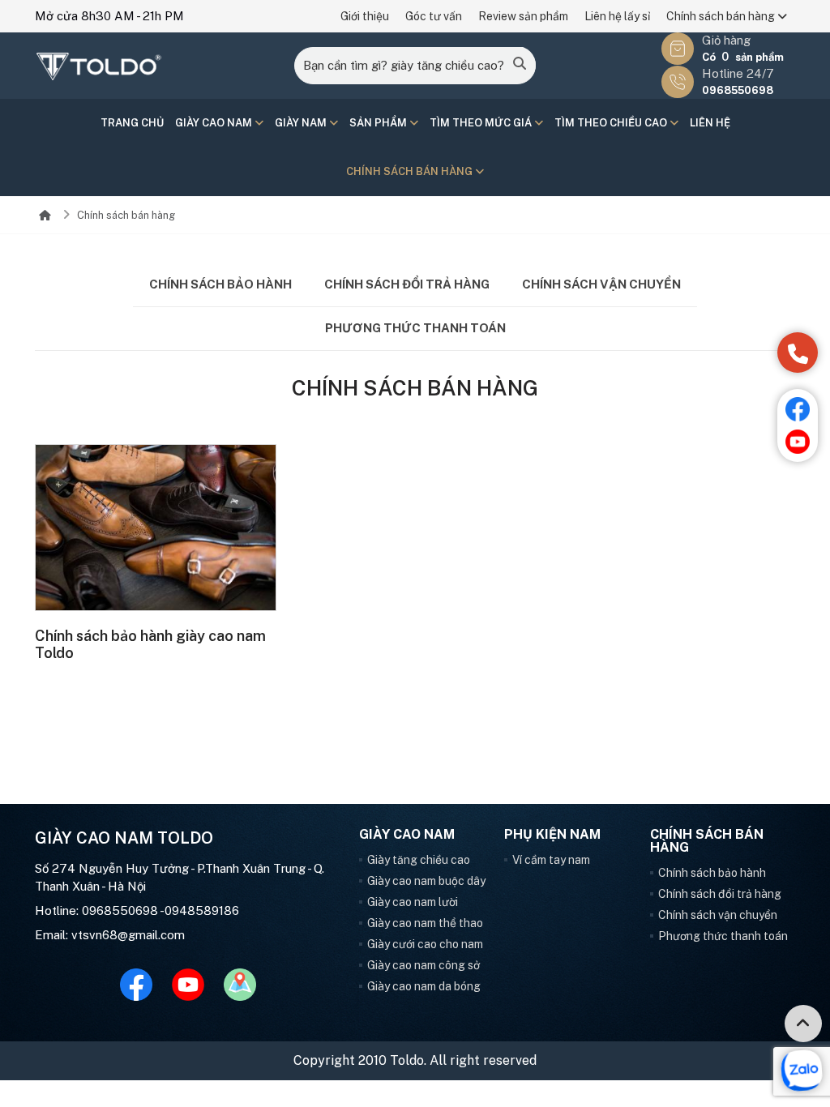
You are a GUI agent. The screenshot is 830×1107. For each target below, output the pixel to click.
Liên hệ (710, 123)
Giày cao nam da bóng (424, 986)
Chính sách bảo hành (220, 284)
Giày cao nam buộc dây (426, 880)
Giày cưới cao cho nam (425, 944)
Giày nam (302, 123)
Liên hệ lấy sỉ (617, 16)
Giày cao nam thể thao (425, 923)
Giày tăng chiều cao (418, 859)
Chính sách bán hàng (721, 16)
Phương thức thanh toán (415, 328)
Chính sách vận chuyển (601, 284)
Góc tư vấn (433, 16)
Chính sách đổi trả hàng (407, 284)
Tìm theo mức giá (482, 123)
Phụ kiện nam (552, 834)
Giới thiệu (364, 16)
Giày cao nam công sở (423, 965)
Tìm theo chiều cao (612, 123)
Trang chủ (132, 123)
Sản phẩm (379, 123)
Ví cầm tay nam (551, 859)
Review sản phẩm (523, 16)
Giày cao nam (215, 123)
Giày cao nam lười (412, 901)
